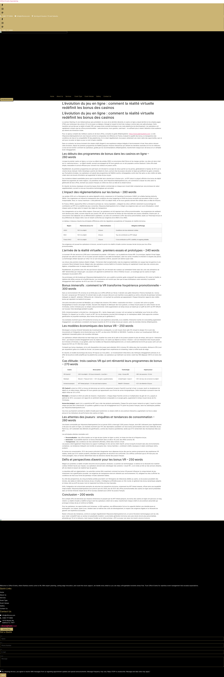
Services (68, 96)
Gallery (98, 96)
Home (52, 96)
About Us (60, 96)
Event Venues (89, 96)
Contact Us (107, 96)
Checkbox (2, 669)
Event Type (78, 96)
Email (1, 649)
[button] (68, 96)
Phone (1, 642)
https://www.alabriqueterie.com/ (139, 134)
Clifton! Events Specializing (9, 1)
